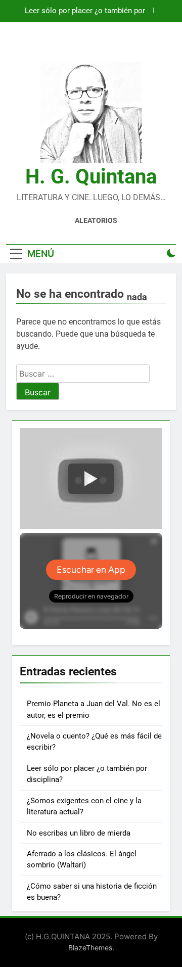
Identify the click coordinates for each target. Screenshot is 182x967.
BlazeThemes (90, 947)
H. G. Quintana (91, 177)
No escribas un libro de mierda (78, 833)
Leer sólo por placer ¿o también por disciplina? (85, 11)
